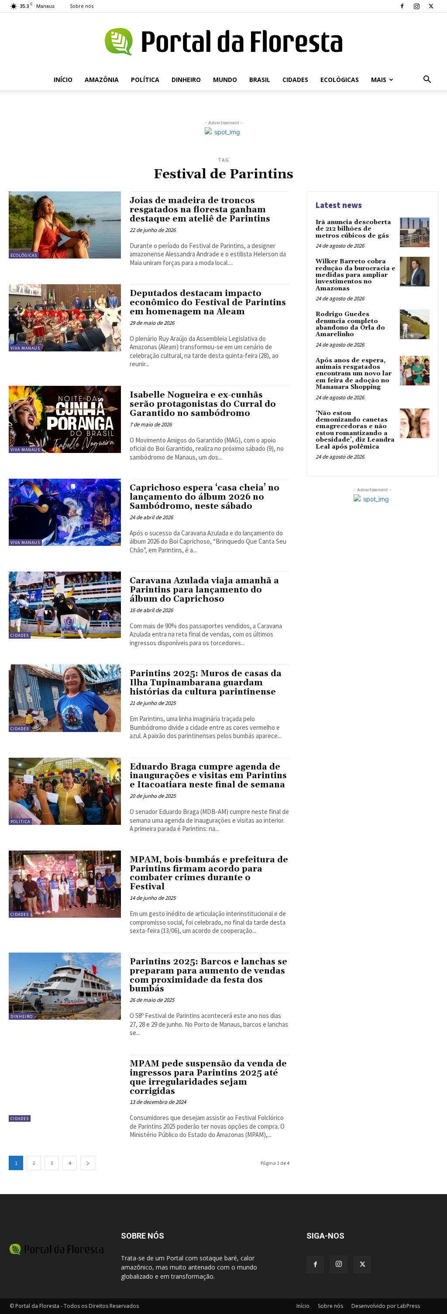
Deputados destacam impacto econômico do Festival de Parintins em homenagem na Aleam (208, 302)
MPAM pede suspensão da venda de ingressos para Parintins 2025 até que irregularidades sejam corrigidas (208, 1077)
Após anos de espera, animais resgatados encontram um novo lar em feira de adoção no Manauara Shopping (354, 374)
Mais (378, 79)
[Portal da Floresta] (223, 41)
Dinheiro (186, 79)
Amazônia (102, 79)
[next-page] (87, 1163)
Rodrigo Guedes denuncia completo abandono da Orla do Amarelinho (350, 324)
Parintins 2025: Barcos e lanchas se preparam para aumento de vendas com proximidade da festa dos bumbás (208, 975)
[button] (426, 80)
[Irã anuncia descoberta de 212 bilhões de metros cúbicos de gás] (415, 232)
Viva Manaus (25, 348)
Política (145, 79)
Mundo (225, 79)
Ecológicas (339, 79)
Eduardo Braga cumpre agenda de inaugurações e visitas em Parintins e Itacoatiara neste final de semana (208, 776)
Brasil (259, 79)
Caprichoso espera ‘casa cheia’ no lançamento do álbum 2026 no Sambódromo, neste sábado (204, 497)
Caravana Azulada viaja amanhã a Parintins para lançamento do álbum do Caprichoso (204, 589)
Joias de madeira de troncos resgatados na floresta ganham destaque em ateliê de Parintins (200, 209)
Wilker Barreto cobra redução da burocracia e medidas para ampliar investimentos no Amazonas (355, 275)
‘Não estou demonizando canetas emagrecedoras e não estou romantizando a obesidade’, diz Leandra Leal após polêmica (355, 430)
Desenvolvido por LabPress (385, 1306)
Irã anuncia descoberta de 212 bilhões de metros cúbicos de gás (353, 229)
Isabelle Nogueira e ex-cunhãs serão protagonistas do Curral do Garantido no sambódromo (203, 404)
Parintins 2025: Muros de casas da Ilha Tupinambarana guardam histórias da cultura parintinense (206, 682)
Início (63, 79)
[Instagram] (416, 6)
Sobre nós (81, 6)
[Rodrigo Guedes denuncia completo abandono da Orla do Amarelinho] (415, 324)
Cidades (295, 79)
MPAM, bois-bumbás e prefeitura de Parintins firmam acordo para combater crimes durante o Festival (209, 873)
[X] (430, 6)
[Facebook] (402, 6)
